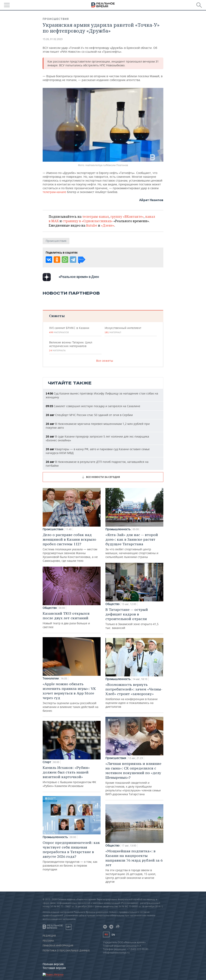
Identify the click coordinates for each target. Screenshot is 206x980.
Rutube (91, 225)
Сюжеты (57, 315)
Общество (50, 607)
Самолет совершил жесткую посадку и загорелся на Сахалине (93, 406)
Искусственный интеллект (123, 330)
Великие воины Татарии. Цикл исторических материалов (70, 346)
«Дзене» (107, 225)
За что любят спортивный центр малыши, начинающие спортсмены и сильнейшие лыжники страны (131, 545)
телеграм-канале (54, 192)
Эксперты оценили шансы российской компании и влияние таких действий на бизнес (70, 697)
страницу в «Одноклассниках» (88, 221)
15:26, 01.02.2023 (53, 39)
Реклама (48, 940)
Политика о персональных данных (66, 950)
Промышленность (55, 837)
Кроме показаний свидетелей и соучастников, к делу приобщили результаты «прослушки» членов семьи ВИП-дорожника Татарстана (133, 778)
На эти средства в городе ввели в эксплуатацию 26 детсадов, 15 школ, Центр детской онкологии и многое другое (134, 866)
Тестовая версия (54, 968)
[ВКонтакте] (49, 259)
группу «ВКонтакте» (127, 216)
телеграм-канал (95, 216)
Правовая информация (58, 945)
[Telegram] (73, 259)
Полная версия (53, 964)
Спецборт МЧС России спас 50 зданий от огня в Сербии (89, 415)
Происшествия (56, 19)
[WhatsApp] (65, 259)
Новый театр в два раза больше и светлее (66, 620)
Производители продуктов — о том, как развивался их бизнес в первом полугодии (71, 855)
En (113, 934)
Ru (106, 934)
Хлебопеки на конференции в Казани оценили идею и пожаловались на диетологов (133, 695)
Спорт (47, 762)
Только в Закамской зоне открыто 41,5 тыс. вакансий (132, 618)
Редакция (49, 935)
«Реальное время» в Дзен (79, 276)
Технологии (51, 678)
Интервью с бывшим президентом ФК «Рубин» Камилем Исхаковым (69, 776)
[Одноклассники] (57, 259)
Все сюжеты (104, 361)
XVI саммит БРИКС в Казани (69, 330)
